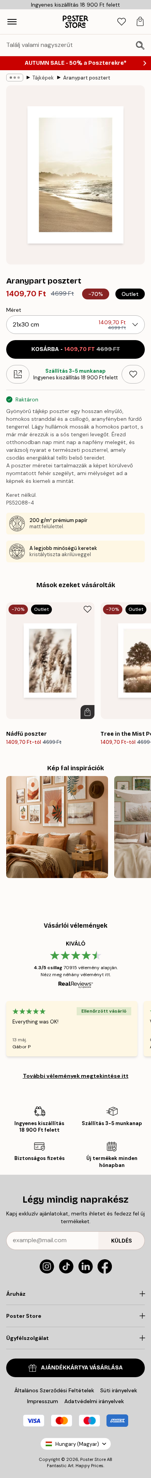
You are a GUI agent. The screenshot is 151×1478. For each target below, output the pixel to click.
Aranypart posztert (86, 77)
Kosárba (75, 349)
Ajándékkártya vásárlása (82, 1367)
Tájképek (43, 77)
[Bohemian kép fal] (57, 827)
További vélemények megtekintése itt (76, 1075)
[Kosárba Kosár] (87, 712)
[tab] (121, 22)
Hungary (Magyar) (77, 1444)
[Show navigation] (12, 21)
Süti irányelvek (118, 1390)
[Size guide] (17, 374)
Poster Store (93, 1459)
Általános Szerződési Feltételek (54, 1390)
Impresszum (42, 1401)
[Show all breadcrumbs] (14, 77)
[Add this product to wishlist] (133, 374)
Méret (13, 309)
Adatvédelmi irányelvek (94, 1401)
